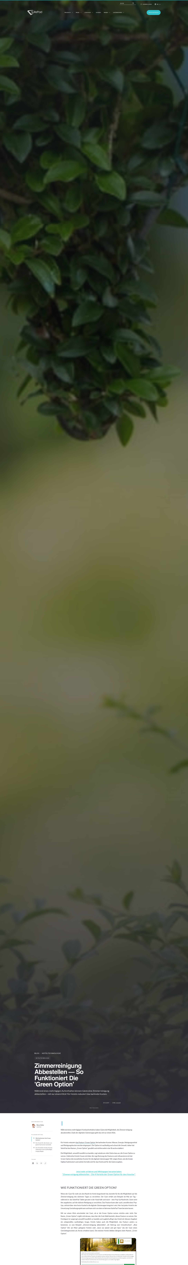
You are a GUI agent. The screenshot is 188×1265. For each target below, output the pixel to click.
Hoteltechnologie (51, 1053)
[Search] (133, 3)
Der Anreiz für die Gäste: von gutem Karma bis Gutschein (44, 1144)
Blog (36, 1053)
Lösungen (88, 12)
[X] (37, 1163)
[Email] (41, 1163)
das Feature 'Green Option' (85, 1142)
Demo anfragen (154, 12)
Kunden (98, 12)
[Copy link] (45, 1163)
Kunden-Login (147, 4)
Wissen (106, 12)
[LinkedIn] (33, 1163)
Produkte (68, 12)
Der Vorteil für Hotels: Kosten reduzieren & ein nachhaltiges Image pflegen (44, 1149)
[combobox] (128, 3)
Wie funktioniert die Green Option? (43, 1139)
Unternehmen (117, 12)
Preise (77, 12)
